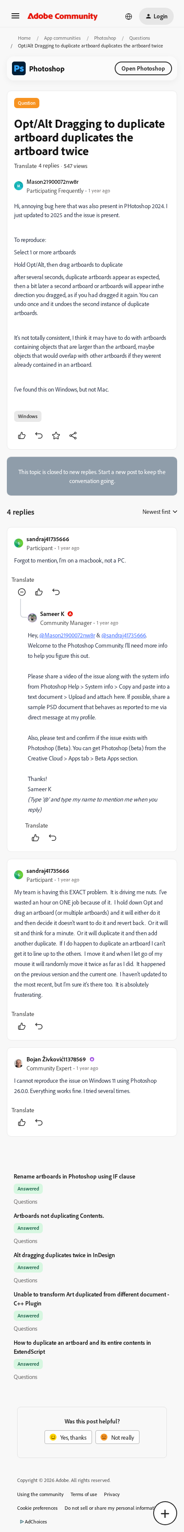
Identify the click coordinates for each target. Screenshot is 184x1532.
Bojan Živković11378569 (56, 1059)
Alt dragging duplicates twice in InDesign (64, 1254)
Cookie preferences (37, 1508)
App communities (62, 38)
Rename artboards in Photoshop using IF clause (74, 1176)
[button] (15, 18)
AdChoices (36, 1521)
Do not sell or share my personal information (113, 1508)
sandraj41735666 (48, 538)
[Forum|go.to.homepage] (62, 16)
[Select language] (129, 16)
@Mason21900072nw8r (67, 635)
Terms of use (84, 1494)
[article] (92, 566)
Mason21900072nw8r (53, 181)
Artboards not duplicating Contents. (59, 1215)
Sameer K (52, 613)
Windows (28, 416)
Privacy (112, 1494)
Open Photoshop (143, 68)
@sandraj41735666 (123, 635)
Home (24, 38)
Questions (139, 38)
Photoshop (105, 38)
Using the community (40, 1494)
